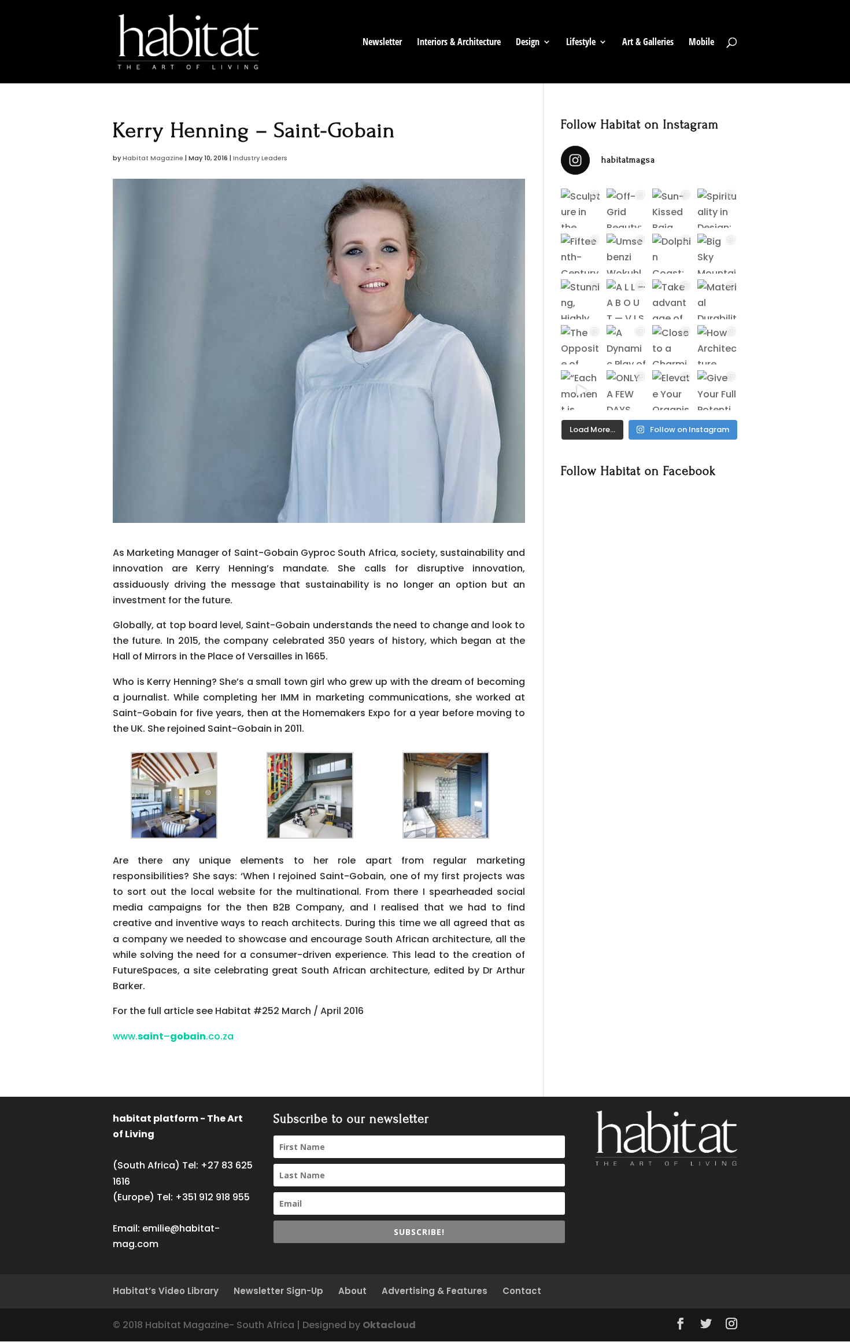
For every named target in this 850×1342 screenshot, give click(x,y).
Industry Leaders (260, 158)
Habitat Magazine (153, 158)
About (352, 1291)
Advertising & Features (434, 1291)
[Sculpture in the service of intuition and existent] (581, 208)
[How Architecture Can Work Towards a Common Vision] (717, 345)
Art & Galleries (648, 43)
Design (527, 43)
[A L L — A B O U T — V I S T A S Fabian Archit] (626, 299)
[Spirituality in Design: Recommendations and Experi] (717, 208)
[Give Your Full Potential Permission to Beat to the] (717, 390)
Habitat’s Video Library (166, 1291)
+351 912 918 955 (212, 1197)
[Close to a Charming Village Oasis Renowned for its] (672, 345)
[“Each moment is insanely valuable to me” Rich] (581, 390)
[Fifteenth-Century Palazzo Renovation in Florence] (581, 254)
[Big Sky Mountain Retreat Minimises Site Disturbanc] (717, 254)
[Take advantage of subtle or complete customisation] (672, 299)
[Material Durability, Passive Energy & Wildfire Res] (717, 299)
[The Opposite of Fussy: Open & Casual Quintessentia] (581, 345)
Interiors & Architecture (459, 43)
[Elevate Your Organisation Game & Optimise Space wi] (672, 390)
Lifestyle (581, 43)
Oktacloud (389, 1325)
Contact (521, 1291)
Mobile (701, 43)
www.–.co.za (173, 1036)
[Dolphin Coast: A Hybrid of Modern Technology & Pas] (672, 254)
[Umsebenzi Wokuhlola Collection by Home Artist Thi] (626, 254)
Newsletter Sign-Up (278, 1291)
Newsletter (382, 43)
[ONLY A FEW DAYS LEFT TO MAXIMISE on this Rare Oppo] (626, 390)
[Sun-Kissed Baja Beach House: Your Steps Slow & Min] (672, 208)
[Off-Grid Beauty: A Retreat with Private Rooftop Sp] (626, 208)
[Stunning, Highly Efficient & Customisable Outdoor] (581, 299)
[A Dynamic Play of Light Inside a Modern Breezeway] (626, 345)
